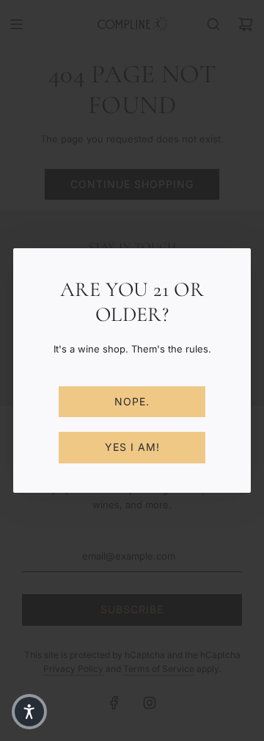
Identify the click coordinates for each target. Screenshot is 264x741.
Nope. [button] (132, 401)
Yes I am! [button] (132, 447)
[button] (29, 711)
